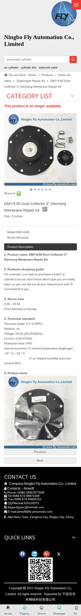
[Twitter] (58, 554)
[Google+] (46, 554)
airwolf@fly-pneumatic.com (35, 511)
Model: (11, 232)
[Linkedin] (34, 554)
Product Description (20, 247)
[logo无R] (64, 14)
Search (73, 59)
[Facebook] (22, 554)
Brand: (11, 237)
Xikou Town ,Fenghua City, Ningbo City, (39, 517)
